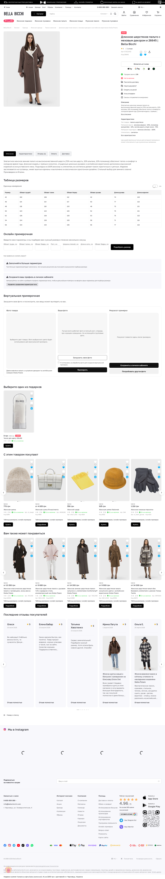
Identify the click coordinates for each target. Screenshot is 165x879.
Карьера (81, 818)
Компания (82, 796)
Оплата (54, 154)
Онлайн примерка (106, 827)
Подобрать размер (122, 247)
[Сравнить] (141, 52)
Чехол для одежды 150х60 (27, 877)
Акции (59, 804)
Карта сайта (103, 837)
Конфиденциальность (144, 859)
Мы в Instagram (18, 729)
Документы (82, 826)
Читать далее (156, 872)
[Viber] (27, 845)
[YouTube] (18, 845)
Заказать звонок (117, 7)
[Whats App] (32, 845)
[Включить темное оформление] (160, 7)
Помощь (102, 796)
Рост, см (54, 244)
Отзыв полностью (14, 702)
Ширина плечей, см (70, 244)
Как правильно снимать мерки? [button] (15, 256)
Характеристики (25, 154)
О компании (82, 800)
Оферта (158, 859)
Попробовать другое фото (134, 371)
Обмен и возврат (105, 804)
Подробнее (41, 524)
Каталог (60, 800)
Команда (81, 808)
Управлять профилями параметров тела (22, 284)
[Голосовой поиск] (111, 14)
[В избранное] (145, 52)
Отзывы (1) (42, 154)
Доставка (65, 154)
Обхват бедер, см (42, 244)
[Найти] (115, 13)
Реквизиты (103, 834)
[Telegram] (14, 845)
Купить (8, 446)
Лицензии (82, 822)
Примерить (82, 370)
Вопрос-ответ (104, 830)
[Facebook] (5, 845)
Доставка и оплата (106, 800)
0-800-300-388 (103, 7)
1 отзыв (129, 49)
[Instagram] (9, 845)
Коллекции (61, 811)
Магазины (81, 804)
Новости (81, 811)
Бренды (60, 808)
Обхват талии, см (26, 244)
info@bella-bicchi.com (12, 804)
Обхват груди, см (10, 244)
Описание (10, 154)
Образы (60, 815)
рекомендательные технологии (47, 866)
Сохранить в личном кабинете (134, 365)
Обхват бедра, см (102, 244)
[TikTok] (23, 845)
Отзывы (81, 815)
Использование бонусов (108, 808)
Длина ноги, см (87, 244)
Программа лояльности (108, 823)
